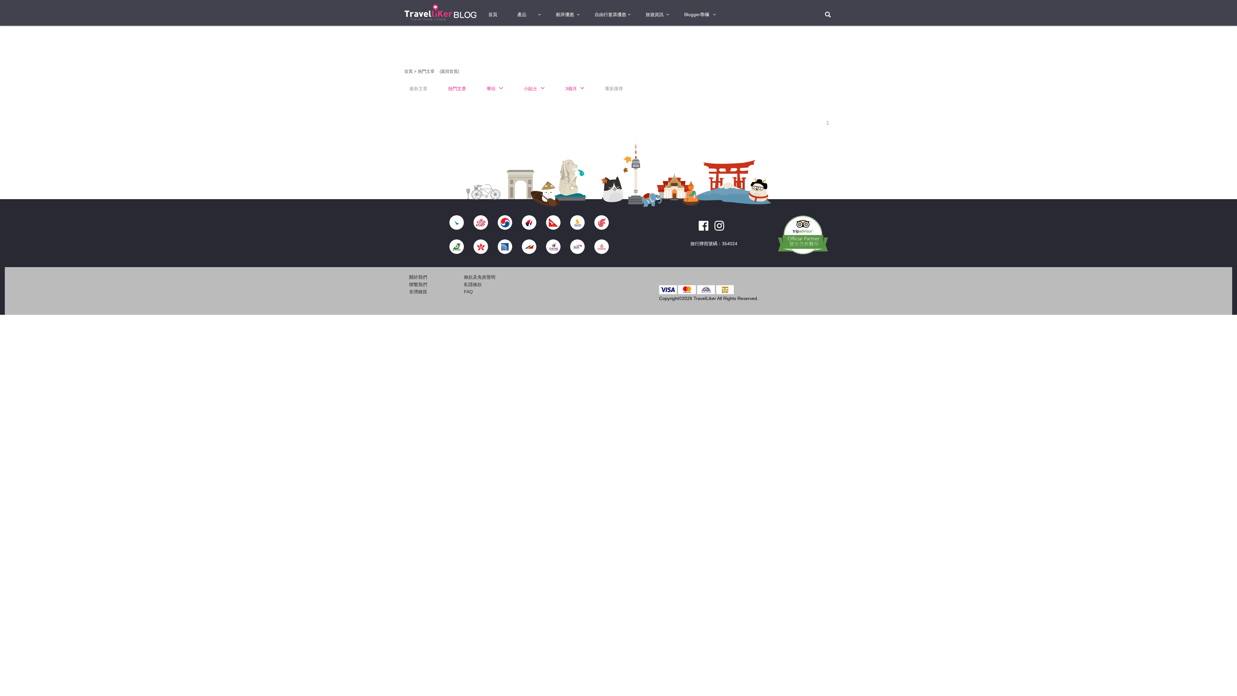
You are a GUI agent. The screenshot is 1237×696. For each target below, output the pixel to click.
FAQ (468, 291)
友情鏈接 (418, 291)
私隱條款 (473, 284)
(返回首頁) (449, 71)
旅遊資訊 (655, 14)
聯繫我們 (418, 284)
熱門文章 (427, 71)
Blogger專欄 (696, 14)
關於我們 (418, 277)
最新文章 (418, 88)
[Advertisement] (367, 129)
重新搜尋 (614, 88)
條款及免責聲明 (479, 277)
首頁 (492, 14)
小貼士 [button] (530, 88)
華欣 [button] (491, 88)
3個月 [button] (571, 88)
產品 (521, 14)
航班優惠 (565, 14)
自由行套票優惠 (610, 14)
